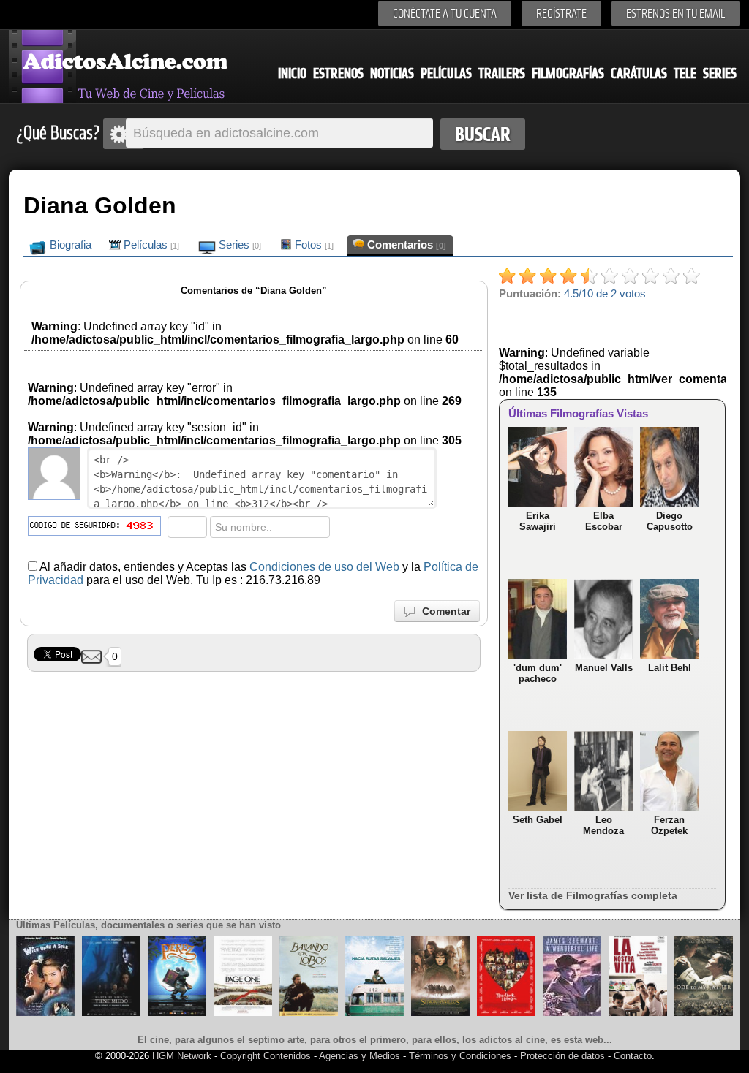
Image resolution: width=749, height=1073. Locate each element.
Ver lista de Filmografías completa (592, 895)
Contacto (633, 1055)
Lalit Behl (669, 667)
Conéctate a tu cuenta (445, 13)
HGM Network (181, 1055)
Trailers (501, 73)
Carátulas (639, 73)
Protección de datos (562, 1055)
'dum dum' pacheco (537, 673)
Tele (685, 73)
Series (720, 73)
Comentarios (405, 244)
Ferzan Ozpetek (669, 825)
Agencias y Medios (359, 1055)
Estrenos (338, 73)
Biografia (69, 244)
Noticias (392, 73)
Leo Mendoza (603, 825)
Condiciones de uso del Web (324, 567)
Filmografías (568, 73)
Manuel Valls (604, 667)
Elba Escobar (603, 521)
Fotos (313, 244)
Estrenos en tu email (676, 13)
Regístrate (561, 13)
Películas (446, 73)
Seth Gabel (537, 819)
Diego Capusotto (670, 521)
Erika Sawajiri (537, 521)
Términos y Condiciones (461, 1055)
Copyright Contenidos (265, 1055)
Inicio (292, 73)
